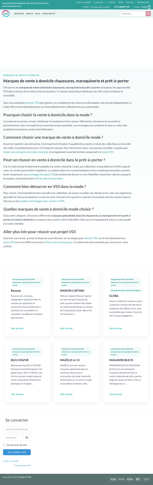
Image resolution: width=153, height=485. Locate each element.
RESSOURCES (48, 13)
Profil (120, 2)
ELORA (113, 295)
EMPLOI (29, 13)
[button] (122, 6)
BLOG (37, 13)
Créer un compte (83, 2)
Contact (111, 2)
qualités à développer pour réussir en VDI (41, 201)
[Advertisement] (76, 40)
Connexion (98, 2)
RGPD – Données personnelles (97, 7)
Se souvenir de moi (17, 444)
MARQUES (19, 13)
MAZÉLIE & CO (70, 360)
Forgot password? (22, 465)
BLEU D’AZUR (20, 360)
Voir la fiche (17, 328)
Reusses (16, 290)
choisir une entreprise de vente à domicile (25, 152)
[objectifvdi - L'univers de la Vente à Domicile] (6, 13)
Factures (130, 2)
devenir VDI (32, 102)
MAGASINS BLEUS (121, 360)
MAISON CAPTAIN (72, 290)
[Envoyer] (148, 13)
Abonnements (143, 2)
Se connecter (17, 452)
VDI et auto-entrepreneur (49, 178)
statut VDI (107, 152)
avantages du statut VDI (41, 174)
